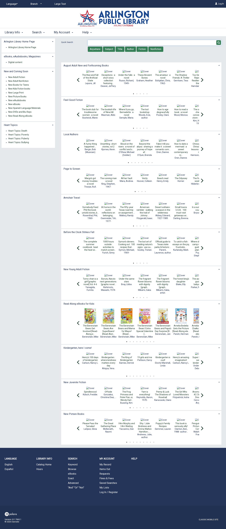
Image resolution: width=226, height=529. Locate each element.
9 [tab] (154, 341)
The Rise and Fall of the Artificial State (90, 78)
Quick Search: (67, 42)
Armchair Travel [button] (71, 197)
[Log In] (216, 3)
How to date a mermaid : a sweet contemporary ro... (181, 149)
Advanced (73, 483)
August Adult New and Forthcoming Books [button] (86, 65)
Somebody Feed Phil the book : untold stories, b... (90, 210)
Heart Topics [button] (11, 125)
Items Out (104, 469)
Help (134, 458)
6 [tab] (145, 162)
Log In (221, 3)
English (8, 464)
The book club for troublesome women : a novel (90, 112)
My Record (105, 464)
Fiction (142, 49)
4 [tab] (144, 93)
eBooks (72, 473)
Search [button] (37, 32)
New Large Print (16, 92)
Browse (72, 469)
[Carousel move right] (202, 80)
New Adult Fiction (16, 77)
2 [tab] (137, 93)
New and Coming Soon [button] (16, 71)
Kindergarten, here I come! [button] (77, 347)
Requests (104, 473)
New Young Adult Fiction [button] (76, 269)
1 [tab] (133, 93)
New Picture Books (17, 96)
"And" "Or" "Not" (76, 487)
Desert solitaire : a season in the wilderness (163, 210)
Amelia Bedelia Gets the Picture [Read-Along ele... (180, 328)
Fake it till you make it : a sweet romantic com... (163, 147)
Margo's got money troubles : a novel (90, 181)
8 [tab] (152, 162)
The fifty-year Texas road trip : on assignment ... (126, 210)
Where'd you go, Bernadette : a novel (126, 112)
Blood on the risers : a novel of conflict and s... (126, 147)
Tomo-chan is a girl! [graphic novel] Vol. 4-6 (90, 282)
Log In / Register (108, 492)
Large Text (60, 3)
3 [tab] (140, 93)
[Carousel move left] (78, 80)
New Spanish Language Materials (24, 108)
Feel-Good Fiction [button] (73, 100)
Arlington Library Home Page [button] (19, 41)
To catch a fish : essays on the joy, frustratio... (180, 244)
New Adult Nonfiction (18, 81)
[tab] (141, 65)
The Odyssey (181, 178)
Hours (39, 469)
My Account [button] (62, 32)
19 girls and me (144, 357)
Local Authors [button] (70, 134)
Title (120, 49)
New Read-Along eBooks (20, 116)
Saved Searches (108, 483)
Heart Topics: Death (17, 131)
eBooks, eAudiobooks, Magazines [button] (22, 56)
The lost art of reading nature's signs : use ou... (145, 244)
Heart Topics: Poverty (18, 134)
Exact (71, 478)
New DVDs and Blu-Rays (20, 112)
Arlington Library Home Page (22, 47)
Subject (109, 49)
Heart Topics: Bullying (18, 142)
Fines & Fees (106, 478)
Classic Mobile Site (208, 519)
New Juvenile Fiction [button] (74, 382)
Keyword (72, 464)
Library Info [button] (13, 32)
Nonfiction (155, 49)
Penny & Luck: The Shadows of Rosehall (163, 395)
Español (9, 469)
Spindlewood (90, 392)
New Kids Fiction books (19, 89)
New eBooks (14, 104)
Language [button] (11, 458)
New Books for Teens (18, 85)
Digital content (15, 62)
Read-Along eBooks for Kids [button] (78, 303)
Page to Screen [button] (71, 168)
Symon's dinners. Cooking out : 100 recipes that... (126, 244)
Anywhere (95, 49)
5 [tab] (147, 93)
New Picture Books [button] (73, 414)
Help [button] (85, 32)
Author (130, 49)
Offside (108, 392)
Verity (145, 178)
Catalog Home (44, 464)
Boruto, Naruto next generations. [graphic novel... (108, 282)
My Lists (104, 487)
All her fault (126, 178)
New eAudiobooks (17, 100)
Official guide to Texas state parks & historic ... (163, 244)
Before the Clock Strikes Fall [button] (78, 232)
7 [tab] (149, 162)
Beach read (162, 178)
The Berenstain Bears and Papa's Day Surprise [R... (163, 328)
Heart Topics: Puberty (18, 138)
